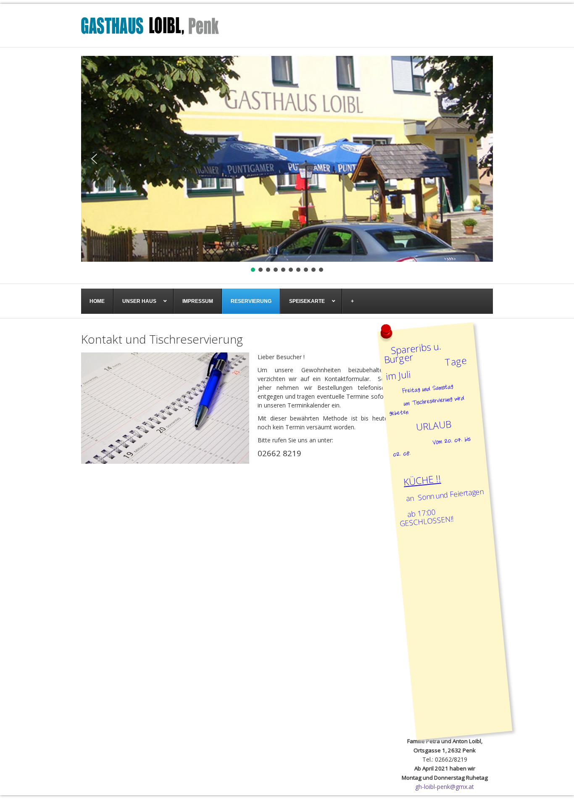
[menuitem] (97, 301)
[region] (287, 164)
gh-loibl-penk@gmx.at (444, 787)
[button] (94, 159)
